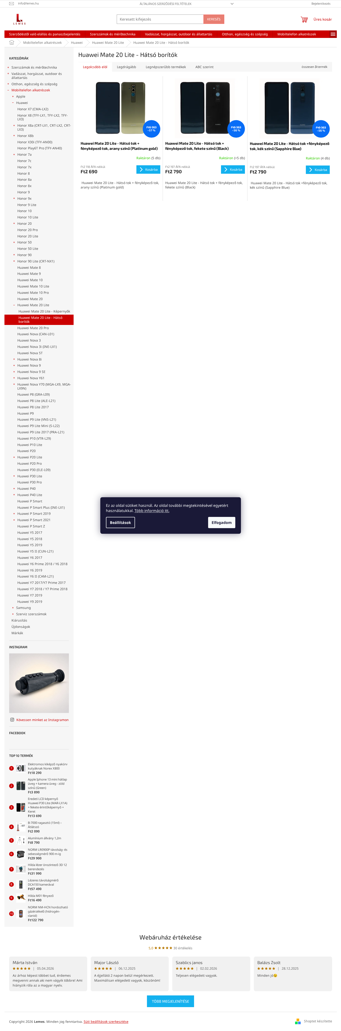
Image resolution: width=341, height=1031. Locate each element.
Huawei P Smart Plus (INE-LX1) (41, 507)
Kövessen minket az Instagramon (42, 720)
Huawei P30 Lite (29, 476)
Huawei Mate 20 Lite (33, 305)
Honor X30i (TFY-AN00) (34, 142)
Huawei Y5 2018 (29, 539)
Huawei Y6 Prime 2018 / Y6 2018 (42, 564)
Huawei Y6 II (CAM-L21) (35, 576)
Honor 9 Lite (26, 205)
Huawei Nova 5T (30, 353)
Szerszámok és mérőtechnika (34, 67)
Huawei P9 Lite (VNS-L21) (36, 419)
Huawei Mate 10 (30, 280)
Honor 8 (23, 173)
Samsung (23, 607)
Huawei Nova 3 (29, 340)
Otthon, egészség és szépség (34, 84)
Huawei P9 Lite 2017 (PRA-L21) (40, 432)
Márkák (17, 633)
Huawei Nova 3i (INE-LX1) (37, 346)
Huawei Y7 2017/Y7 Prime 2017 (41, 582)
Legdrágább (126, 67)
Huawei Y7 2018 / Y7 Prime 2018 (42, 589)
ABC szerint (204, 67)
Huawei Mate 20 (30, 299)
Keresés (214, 19)
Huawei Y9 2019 (29, 601)
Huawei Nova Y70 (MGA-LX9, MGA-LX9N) (44, 386)
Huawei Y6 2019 (29, 570)
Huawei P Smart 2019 (34, 513)
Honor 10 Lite (27, 217)
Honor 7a (24, 154)
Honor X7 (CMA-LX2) (32, 109)
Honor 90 (24, 255)
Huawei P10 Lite (29, 444)
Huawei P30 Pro (29, 482)
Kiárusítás (19, 620)
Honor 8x (24, 186)
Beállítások (120, 522)
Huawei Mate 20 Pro (33, 328)
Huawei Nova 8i (29, 359)
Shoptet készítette (318, 1021)
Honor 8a (24, 179)
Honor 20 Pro (27, 230)
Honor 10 (24, 211)
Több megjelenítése (170, 1001)
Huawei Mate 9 (29, 273)
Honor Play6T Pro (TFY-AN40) (39, 148)
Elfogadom (222, 522)
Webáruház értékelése (170, 937)
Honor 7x (24, 167)
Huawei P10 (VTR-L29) (34, 438)
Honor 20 (24, 223)
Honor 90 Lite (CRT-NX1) (35, 261)
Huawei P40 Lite (29, 495)
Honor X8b (25, 135)
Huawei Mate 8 (29, 267)
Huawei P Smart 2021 (34, 520)
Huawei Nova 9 (29, 365)
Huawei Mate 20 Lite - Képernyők (44, 311)
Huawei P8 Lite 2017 (33, 407)
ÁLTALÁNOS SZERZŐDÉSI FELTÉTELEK (165, 4)
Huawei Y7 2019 (29, 595)
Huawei (22, 102)
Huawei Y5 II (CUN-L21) (35, 551)
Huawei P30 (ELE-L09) (33, 470)
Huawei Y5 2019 (29, 545)
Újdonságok (20, 626)
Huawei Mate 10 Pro (33, 292)
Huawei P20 (26, 451)
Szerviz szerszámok (31, 614)
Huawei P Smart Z (31, 526)
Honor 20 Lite (27, 236)
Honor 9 (23, 192)
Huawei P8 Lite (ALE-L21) (36, 400)
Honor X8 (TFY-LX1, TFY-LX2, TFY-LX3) (42, 117)
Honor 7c (24, 160)
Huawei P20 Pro (29, 463)
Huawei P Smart (29, 501)
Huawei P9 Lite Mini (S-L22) (38, 425)
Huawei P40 (26, 488)
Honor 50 (24, 242)
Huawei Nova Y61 (31, 378)
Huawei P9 (25, 413)
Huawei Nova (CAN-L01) (35, 334)
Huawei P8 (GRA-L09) (33, 394)
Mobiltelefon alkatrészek (30, 90)
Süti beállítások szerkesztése (106, 1021)
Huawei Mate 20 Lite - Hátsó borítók (40, 319)
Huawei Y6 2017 (29, 557)
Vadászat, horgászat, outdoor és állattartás (36, 75)
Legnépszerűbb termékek (166, 67)
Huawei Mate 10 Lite (33, 286)
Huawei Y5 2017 (29, 532)
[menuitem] (44, 34)
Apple (20, 96)
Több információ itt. (152, 510)
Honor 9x (24, 198)
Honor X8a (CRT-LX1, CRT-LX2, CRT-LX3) (44, 127)
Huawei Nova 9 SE (31, 371)
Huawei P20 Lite (29, 457)
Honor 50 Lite (27, 248)
